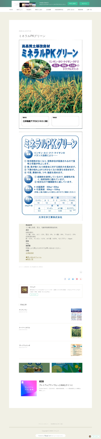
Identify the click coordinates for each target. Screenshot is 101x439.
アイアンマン (23, 310)
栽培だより (20, 9)
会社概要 (48, 9)
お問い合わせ (70, 9)
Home (11, 9)
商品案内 (29, 9)
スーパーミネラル (24, 327)
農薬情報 (80, 9)
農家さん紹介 (38, 9)
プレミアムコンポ (24, 345)
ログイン (84, 3)
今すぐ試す (72, 3)
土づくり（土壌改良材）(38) (25, 267)
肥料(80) (41, 267)
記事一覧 (89, 9)
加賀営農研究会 (59, 9)
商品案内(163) (35, 267)
